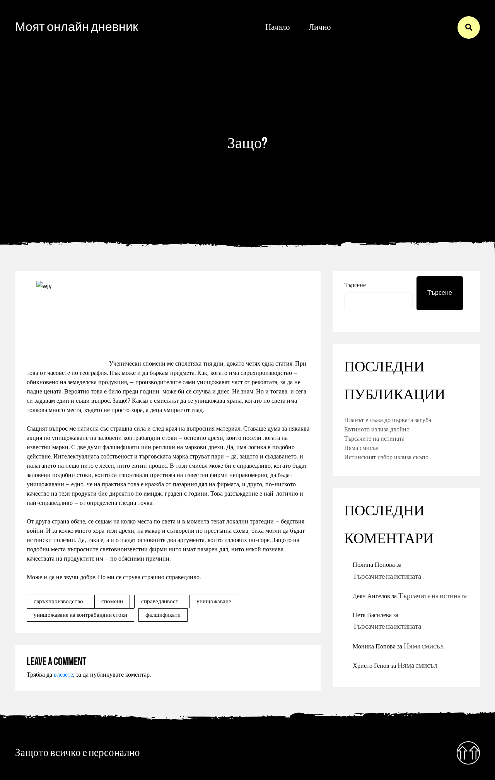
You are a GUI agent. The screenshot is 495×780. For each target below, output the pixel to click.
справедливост (159, 601)
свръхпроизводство (58, 601)
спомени (112, 601)
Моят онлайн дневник (76, 27)
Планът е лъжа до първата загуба (387, 419)
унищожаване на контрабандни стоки (80, 614)
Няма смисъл (361, 447)
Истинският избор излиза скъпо (386, 457)
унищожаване (213, 601)
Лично (320, 27)
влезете (63, 674)
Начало (277, 27)
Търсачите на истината (374, 438)
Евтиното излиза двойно (377, 429)
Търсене (355, 284)
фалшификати (163, 614)
